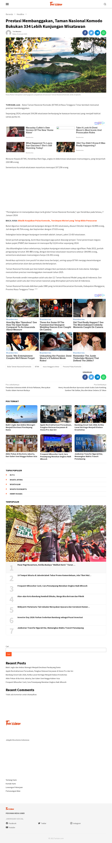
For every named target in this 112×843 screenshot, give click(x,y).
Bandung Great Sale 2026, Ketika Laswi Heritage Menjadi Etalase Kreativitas (89, 427)
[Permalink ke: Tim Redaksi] (8, 32)
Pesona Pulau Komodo (72, 366)
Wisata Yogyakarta (18, 489)
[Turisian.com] (56, 3)
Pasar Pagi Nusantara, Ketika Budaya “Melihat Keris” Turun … (46, 565)
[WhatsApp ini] (103, 32)
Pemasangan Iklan (13, 791)
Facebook (12, 823)
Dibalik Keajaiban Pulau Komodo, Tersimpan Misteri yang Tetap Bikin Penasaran (57, 220)
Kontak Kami (11, 783)
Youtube (12, 827)
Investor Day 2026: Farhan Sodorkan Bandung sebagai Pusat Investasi (50, 617)
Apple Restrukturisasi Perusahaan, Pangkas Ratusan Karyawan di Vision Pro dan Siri (56, 427)
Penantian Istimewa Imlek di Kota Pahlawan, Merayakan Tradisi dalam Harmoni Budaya (28, 387)
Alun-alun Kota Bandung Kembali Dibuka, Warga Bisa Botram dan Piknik (50, 596)
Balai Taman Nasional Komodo (19, 366)
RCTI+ (12, 475)
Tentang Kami (11, 780)
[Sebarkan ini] (85, 32)
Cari (7, 646)
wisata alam (15, 484)
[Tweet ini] (91, 32)
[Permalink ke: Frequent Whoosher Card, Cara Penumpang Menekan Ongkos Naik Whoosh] (56, 443)
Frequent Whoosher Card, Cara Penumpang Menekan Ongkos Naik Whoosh (55, 456)
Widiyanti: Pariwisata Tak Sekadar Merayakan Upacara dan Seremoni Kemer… (53, 607)
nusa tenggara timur (51, 366)
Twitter (43, 823)
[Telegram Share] (97, 32)
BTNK (37, 366)
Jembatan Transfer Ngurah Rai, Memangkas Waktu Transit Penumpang (89, 456)
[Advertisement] (56, 190)
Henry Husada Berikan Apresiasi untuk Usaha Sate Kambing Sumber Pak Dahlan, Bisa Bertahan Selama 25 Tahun (82, 387)
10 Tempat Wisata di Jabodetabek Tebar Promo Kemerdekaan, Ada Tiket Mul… (54, 575)
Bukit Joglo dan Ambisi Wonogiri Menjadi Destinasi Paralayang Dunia (20, 427)
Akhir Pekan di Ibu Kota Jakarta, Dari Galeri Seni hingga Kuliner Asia (21, 455)
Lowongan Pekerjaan (14, 787)
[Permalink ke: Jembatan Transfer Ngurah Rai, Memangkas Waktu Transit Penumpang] (90, 443)
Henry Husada (16, 494)
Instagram (77, 823)
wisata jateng (16, 480)
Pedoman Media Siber (15, 813)
